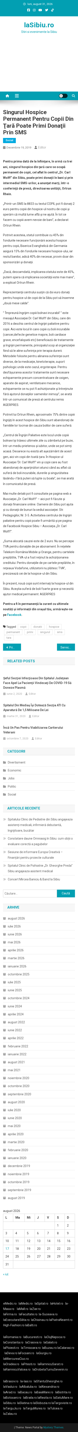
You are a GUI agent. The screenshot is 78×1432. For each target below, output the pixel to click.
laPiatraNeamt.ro (61, 1320)
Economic (14, 770)
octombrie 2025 (18, 974)
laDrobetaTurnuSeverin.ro (50, 1369)
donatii (37, 626)
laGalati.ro (50, 1342)
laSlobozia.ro (42, 1403)
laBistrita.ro (63, 1392)
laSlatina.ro (24, 1403)
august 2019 (16, 1198)
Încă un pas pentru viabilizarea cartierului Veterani (33, 730)
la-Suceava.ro (48, 1314)
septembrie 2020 (19, 1094)
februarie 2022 (18, 1046)
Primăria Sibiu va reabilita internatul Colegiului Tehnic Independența (15, 647)
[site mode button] (63, 96)
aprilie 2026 (16, 950)
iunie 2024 (15, 1006)
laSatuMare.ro (63, 1397)
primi (30, 632)
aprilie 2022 (16, 1038)
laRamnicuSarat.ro (50, 1364)
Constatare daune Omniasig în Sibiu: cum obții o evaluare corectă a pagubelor (40, 841)
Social (9, 140)
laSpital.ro (41, 1303)
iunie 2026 (15, 934)
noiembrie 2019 (18, 1174)
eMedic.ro (10, 1303)
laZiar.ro (35, 1309)
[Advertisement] (39, 67)
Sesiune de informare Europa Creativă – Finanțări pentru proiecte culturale (35, 854)
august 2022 (16, 1022)
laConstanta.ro (13, 1342)
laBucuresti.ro (32, 1337)
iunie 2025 (15, 990)
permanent (13, 632)
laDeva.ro (11, 1353)
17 (7, 1248)
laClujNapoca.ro (54, 1337)
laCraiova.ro (33, 1342)
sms (59, 632)
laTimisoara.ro (31, 1347)
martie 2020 (16, 1142)
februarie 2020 (18, 1150)
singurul (45, 632)
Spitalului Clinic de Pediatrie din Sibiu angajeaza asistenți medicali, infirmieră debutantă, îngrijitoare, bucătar (40, 825)
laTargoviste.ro (62, 1403)
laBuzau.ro (49, 1347)
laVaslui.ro (11, 1386)
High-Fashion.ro (13, 1325)
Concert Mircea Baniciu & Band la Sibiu (34, 879)
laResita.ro (44, 1397)
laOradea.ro (11, 1364)
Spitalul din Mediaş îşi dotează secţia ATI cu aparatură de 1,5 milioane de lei (34, 708)
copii (23, 626)
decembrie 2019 (19, 1166)
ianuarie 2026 (17, 966)
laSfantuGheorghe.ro (48, 1381)
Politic (12, 786)
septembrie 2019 (19, 1190)
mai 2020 (14, 1126)
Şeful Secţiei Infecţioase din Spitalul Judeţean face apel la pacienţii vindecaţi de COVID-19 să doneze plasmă (37, 682)
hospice (54, 626)
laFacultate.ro (28, 1314)
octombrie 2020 (18, 1086)
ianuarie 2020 (17, 1158)
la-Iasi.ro (26, 1381)
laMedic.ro (26, 1303)
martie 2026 (16, 958)
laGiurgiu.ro (44, 1353)
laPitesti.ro (28, 1364)
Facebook (14, 615)
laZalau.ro (10, 1413)
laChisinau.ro (40, 1320)
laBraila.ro (30, 1397)
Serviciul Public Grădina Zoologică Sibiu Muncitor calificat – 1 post (67, 647)
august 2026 (16, 918)
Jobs (11, 778)
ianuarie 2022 (17, 1054)
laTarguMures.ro (34, 1408)
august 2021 (16, 1062)
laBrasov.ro (10, 1381)
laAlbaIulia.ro (28, 1386)
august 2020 (16, 1102)
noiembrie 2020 (18, 1078)
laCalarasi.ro (65, 1347)
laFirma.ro (10, 1314)
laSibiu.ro (39, 25)
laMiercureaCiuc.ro (16, 1358)
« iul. (6, 1274)
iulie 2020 (14, 1110)
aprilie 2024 (16, 1014)
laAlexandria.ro (49, 1386)
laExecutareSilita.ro (16, 1320)
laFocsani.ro (25, 1353)
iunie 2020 (15, 1118)
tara (8, 637)
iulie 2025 (14, 982)
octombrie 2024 (18, 998)
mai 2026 (14, 942)
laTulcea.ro (55, 1408)
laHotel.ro (56, 1303)
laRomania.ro (12, 1337)
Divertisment (16, 762)
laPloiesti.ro (11, 1347)
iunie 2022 (15, 1030)
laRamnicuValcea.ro (17, 1369)
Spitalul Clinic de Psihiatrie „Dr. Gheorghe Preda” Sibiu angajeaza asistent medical (40, 868)
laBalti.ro (31, 1325)
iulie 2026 (14, 926)
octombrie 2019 (18, 1182)
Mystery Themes (53, 1427)
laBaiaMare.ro (43, 1392)
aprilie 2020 (16, 1134)
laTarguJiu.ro (13, 1408)
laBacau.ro (25, 1392)
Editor (42, 147)
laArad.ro (9, 1392)
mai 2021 (14, 1070)
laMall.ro (22, 1309)
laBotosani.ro (12, 1397)
